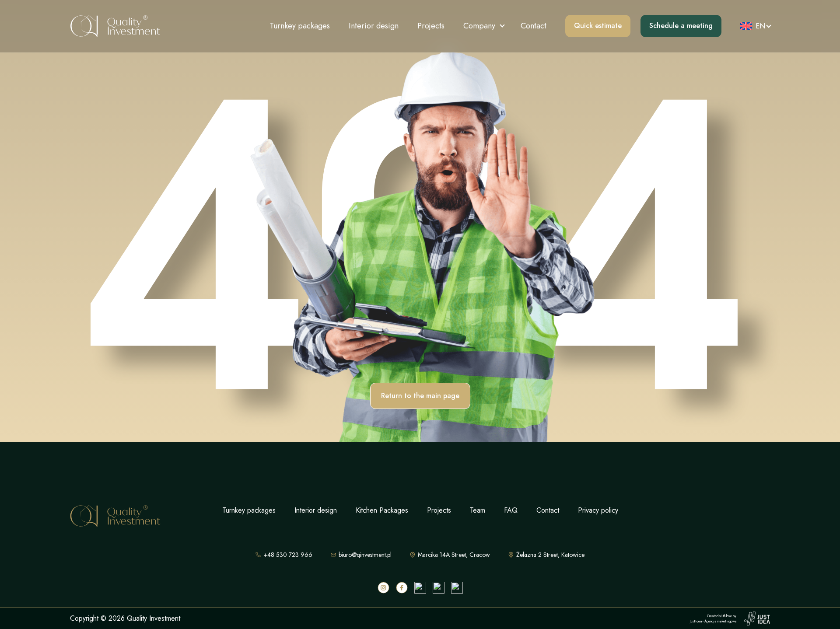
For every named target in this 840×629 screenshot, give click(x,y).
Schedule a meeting (681, 26)
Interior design (374, 25)
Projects (430, 25)
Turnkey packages (300, 25)
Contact (533, 25)
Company (479, 25)
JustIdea (696, 621)
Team (477, 510)
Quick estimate (598, 26)
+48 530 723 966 (287, 554)
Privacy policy (598, 510)
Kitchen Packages (382, 510)
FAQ (511, 510)
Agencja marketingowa (720, 621)
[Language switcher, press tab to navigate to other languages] (752, 26)
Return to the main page (420, 396)
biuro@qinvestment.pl (365, 554)
